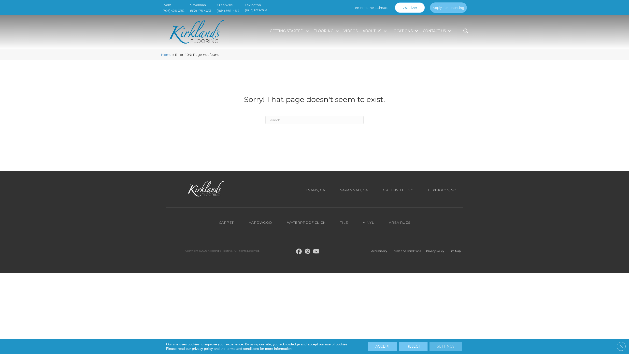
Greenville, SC (398, 190)
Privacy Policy (435, 251)
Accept (382, 346)
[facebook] (299, 252)
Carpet (226, 222)
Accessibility (379, 251)
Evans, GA (315, 190)
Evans (166, 5)
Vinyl (368, 222)
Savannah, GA (354, 190)
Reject (413, 346)
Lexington (253, 5)
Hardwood (260, 222)
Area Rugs (399, 222)
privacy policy (202, 349)
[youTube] (316, 252)
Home (166, 55)
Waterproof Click (306, 222)
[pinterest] (307, 252)
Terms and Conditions (406, 251)
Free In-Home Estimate (370, 8)
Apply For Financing (448, 8)
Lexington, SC (442, 190)
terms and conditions (243, 349)
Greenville (225, 5)
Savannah (198, 5)
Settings (446, 346)
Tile (344, 222)
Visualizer (409, 8)
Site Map (455, 251)
